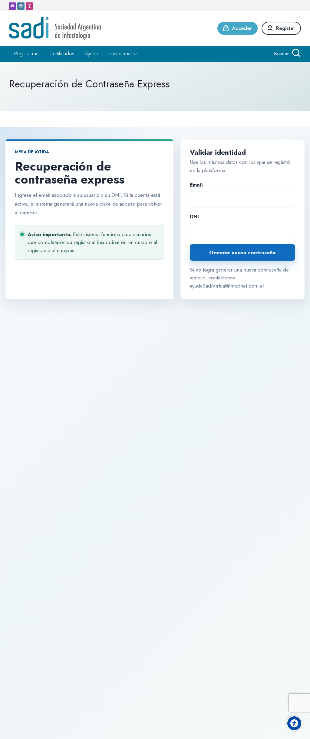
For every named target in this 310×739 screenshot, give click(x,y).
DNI (194, 216)
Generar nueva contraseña (242, 252)
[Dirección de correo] (12, 6)
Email (196, 184)
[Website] (21, 6)
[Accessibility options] (294, 723)
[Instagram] (29, 6)
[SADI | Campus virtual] (55, 28)
